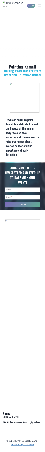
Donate (31, 6)
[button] (24, 98)
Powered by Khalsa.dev (22, 444)
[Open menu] (39, 5)
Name (8, 190)
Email (9, 197)
